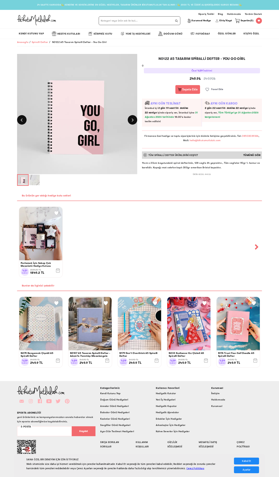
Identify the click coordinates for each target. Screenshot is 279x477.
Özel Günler (227, 33)
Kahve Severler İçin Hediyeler (173, 431)
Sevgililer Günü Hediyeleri (115, 425)
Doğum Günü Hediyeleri (114, 399)
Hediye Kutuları (68, 33)
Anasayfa (22, 42)
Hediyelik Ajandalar (167, 412)
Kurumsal (216, 406)
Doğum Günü (173, 33)
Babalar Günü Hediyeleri (114, 412)
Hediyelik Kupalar (166, 406)
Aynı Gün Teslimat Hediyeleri (117, 431)
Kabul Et (246, 461)
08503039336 (250, 135)
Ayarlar (246, 470)
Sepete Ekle (189, 89)
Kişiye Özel (251, 33)
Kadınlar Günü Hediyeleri (115, 418)
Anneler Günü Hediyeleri (114, 406)
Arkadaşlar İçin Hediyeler (171, 425)
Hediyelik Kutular (166, 393)
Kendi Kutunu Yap (31, 33)
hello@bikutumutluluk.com (205, 140)
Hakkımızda (218, 399)
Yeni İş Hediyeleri (138, 33)
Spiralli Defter (40, 42)
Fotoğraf (203, 33)
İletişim (215, 393)
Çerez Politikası (195, 468)
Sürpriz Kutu (103, 33)
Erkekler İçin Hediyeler (169, 418)
